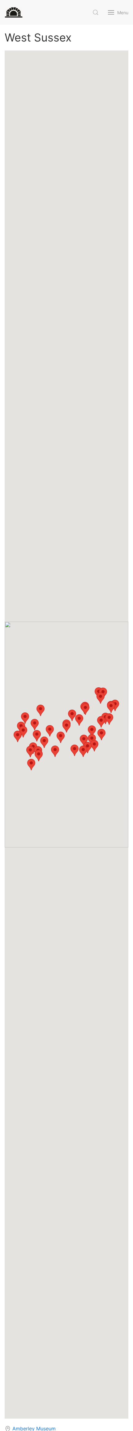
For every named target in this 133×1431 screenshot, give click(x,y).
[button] (60, 737)
